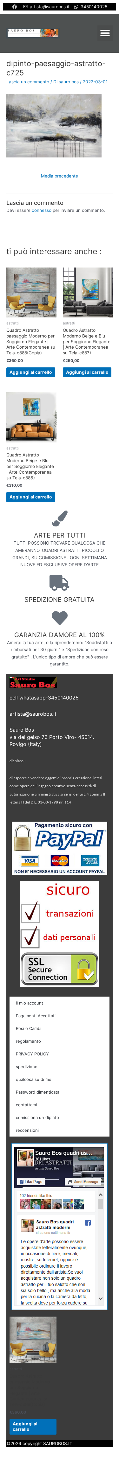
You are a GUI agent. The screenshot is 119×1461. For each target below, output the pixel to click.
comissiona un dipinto (37, 1117)
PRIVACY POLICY (32, 1053)
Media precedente (59, 175)
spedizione (26, 1066)
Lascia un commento (27, 81)
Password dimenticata (37, 1092)
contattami (26, 1104)
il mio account (29, 1002)
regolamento (28, 1041)
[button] (105, 33)
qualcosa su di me (33, 1079)
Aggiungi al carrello (31, 372)
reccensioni (27, 1130)
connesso (41, 210)
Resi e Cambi (28, 1028)
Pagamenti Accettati (36, 1015)
